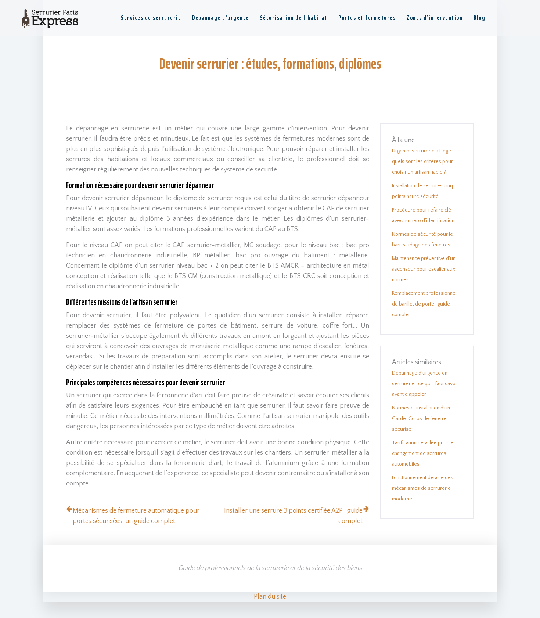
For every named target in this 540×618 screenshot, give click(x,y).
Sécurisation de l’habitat (294, 17)
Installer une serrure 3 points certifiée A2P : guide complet (293, 516)
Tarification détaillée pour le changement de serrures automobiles (423, 453)
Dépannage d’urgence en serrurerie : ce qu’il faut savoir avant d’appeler (425, 383)
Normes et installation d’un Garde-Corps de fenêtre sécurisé (421, 418)
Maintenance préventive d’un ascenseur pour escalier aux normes (424, 269)
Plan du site (270, 596)
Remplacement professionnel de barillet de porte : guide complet (424, 304)
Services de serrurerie (151, 17)
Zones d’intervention (434, 17)
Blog (479, 17)
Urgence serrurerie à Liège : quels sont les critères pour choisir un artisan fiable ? (422, 161)
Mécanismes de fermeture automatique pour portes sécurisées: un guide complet (136, 516)
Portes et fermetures (367, 17)
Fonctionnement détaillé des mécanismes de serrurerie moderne (422, 488)
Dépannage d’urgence (220, 17)
